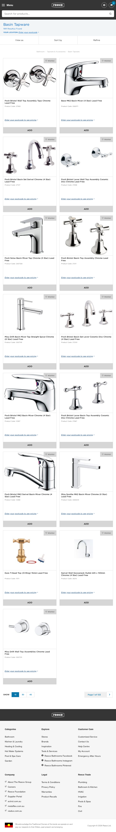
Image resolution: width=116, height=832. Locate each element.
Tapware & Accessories (56, 52)
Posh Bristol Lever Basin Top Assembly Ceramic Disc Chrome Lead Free (85, 416)
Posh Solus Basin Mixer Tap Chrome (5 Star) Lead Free (29, 259)
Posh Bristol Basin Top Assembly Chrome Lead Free (84, 259)
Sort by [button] (58, 40)
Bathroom (41, 52)
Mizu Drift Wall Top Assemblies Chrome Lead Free (27, 653)
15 (15, 694)
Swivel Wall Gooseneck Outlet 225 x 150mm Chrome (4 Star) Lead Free (83, 574)
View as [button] (19, 40)
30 (23, 694)
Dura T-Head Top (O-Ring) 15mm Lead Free (26, 573)
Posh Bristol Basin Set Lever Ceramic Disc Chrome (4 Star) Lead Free (86, 338)
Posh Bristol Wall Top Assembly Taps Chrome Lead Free (27, 102)
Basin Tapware (74, 52)
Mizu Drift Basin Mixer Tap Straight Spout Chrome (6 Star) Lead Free (29, 338)
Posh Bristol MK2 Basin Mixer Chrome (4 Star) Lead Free (27, 416)
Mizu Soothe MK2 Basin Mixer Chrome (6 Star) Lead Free (84, 495)
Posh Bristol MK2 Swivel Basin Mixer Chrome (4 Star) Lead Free (28, 495)
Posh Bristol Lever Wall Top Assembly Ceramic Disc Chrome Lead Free (84, 180)
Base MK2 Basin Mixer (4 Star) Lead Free (81, 101)
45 (30, 694)
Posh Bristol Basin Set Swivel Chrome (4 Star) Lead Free (27, 180)
